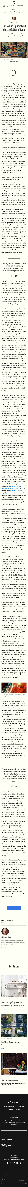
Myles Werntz (5, 1077)
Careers (3, 1172)
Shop (2, 1183)
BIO (2, 947)
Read (3, 1010)
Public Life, (15, 923)
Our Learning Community (6, 1173)
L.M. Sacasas (5, 999)
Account (20, 5)
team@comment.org (14, 1157)
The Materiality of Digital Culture (11, 1002)
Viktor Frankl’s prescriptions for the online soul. (12, 1045)
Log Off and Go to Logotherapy (11, 1042)
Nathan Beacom (6, 1038)
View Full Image (14, 61)
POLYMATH (24, 1183)
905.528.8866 (14, 1155)
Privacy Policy (4, 1177)
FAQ (2, 1170)
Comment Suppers (5, 1175)
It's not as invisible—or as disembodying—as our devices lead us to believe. (12, 1005)
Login (2, 1181)
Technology (21, 923)
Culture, (9, 923)
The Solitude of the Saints (9, 1080)
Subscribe (12, 5)
